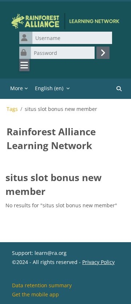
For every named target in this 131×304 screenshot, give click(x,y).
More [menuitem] (16, 88)
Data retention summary (42, 285)
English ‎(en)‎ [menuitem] (49, 88)
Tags (12, 109)
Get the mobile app (35, 294)
